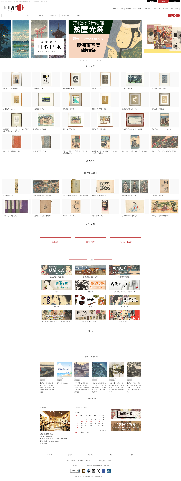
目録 (155, 8)
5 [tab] (92, 60)
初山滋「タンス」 (98, 216)
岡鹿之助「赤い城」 (69, 129)
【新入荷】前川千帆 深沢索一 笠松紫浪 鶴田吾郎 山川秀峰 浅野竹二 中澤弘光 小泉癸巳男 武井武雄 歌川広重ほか (81, 387)
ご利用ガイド (147, 8)
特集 (78, 15)
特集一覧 (90, 331)
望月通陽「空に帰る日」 (130, 109)
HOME (152, 1)
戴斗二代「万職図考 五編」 (12, 151)
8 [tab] (100, 60)
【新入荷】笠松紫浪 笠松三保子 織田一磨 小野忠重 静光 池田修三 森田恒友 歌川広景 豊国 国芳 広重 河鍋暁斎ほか (99, 387)
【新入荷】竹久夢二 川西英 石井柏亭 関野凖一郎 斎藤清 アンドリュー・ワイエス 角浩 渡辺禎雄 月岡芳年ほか (116, 387)
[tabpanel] (90, 39)
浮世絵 (41, 15)
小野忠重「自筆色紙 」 (70, 109)
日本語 (163, 1)
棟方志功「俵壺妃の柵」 (100, 195)
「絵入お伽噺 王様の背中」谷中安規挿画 (76, 195)
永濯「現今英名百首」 (40, 151)
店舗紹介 (128, 8)
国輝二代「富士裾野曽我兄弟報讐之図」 (164, 151)
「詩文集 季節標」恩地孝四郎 (43, 216)
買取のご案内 (137, 8)
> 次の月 (103, 430)
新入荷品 (90, 66)
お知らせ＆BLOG (118, 8)
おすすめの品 (90, 173)
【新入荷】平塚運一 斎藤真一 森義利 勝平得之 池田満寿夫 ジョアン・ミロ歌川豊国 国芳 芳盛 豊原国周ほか (134, 387)
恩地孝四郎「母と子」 (70, 88)
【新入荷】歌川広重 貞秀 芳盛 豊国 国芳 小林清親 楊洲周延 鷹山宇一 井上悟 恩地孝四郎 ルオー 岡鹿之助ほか (47, 387)
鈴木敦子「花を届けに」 (159, 88)
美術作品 (53, 15)
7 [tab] (98, 60)
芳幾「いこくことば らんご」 (161, 129)
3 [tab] (86, 60)
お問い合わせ (174, 8)
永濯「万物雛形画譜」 (10, 216)
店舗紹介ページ (44, 443)
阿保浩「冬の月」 (127, 88)
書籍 (111, 455)
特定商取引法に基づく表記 (94, 465)
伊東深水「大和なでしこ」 (130, 216)
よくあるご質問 (163, 8)
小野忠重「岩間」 (38, 109)
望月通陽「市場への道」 (100, 109)
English (174, 1)
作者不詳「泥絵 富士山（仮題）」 (133, 129)
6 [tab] (95, 60)
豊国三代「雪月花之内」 (130, 195)
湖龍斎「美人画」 (9, 195)
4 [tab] (89, 60)
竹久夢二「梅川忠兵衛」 (11, 88)
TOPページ (49, 455)
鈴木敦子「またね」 (9, 109)
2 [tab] (83, 60)
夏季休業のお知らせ (62, 383)
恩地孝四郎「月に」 (39, 88)
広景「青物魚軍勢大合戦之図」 (43, 195)
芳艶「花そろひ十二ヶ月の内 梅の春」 (134, 151)
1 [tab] (81, 60)
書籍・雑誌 (65, 15)
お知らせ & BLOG (91, 357)
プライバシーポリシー (78, 465)
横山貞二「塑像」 (98, 88)
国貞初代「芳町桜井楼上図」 (161, 216)
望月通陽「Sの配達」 (158, 109)
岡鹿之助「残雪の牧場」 (100, 129)
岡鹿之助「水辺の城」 (40, 129)
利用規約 (106, 465)
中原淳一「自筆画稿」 (159, 195)
